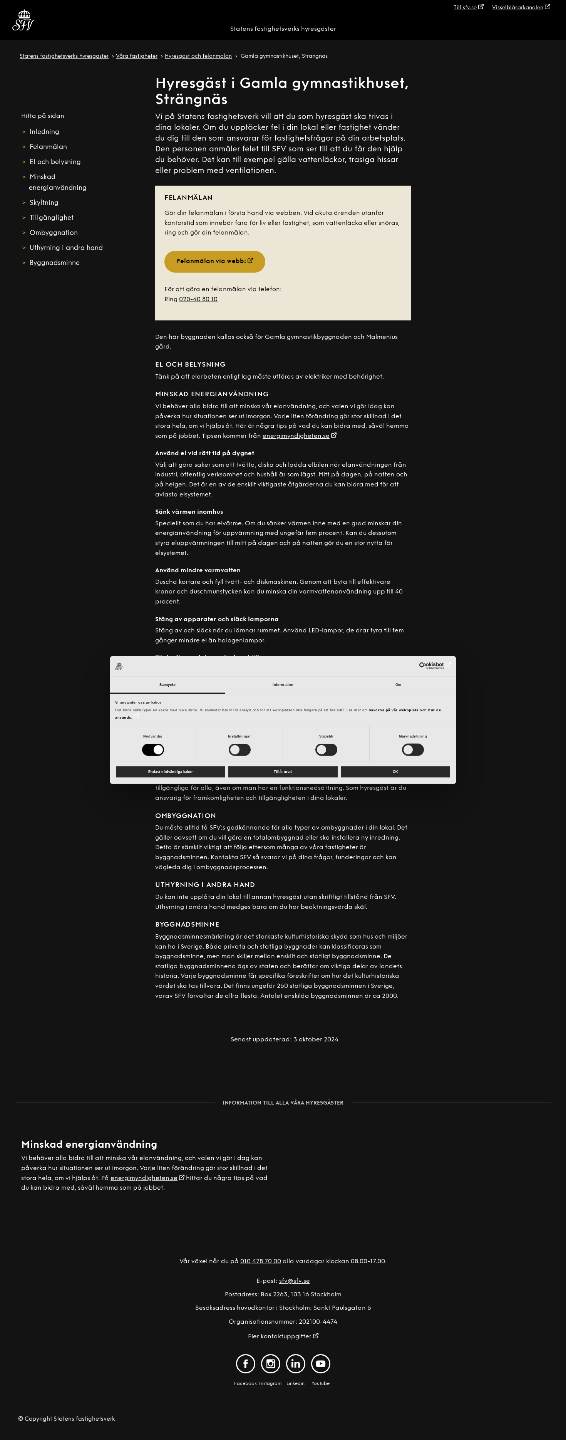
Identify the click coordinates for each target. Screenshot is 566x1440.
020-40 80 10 (198, 300)
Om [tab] (398, 685)
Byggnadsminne (55, 263)
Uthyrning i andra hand (66, 248)
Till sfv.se (465, 8)
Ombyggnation (54, 233)
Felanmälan (48, 147)
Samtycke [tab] (167, 685)
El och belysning (55, 162)
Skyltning (44, 203)
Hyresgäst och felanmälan (198, 56)
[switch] (240, 750)
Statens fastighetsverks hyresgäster (283, 29)
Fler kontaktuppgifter (279, 1337)
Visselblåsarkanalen (517, 8)
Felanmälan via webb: (211, 261)
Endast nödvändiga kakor (170, 772)
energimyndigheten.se (296, 436)
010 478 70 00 (260, 1262)
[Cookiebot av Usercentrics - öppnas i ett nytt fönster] (417, 666)
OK (395, 772)
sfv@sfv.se (294, 1281)
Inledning (44, 132)
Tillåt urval (283, 772)
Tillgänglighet (52, 218)
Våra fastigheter (136, 56)
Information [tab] (283, 685)
